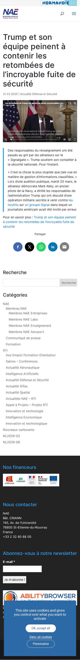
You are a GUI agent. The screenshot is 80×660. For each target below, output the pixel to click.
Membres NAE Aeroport (26, 332)
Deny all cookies (41, 637)
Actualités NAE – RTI (21, 399)
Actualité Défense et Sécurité (38, 94)
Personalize (41, 644)
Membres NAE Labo (23, 319)
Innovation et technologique (26, 423)
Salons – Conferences (22, 361)
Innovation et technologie (24, 411)
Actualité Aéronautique (22, 367)
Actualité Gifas (17, 386)
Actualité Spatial (18, 392)
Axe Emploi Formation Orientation (31, 355)
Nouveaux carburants (18, 430)
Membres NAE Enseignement (30, 325)
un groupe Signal (37, 205)
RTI (5, 350)
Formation (13, 344)
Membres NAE (16, 308)
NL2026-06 (11, 442)
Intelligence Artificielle (22, 374)
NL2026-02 (11, 436)
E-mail (9, 562)
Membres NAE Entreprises (28, 313)
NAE (6, 304)
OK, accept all (40, 628)
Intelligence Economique (24, 417)
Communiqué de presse (23, 338)
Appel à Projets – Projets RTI (27, 405)
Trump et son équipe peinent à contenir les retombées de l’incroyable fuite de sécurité (39, 221)
